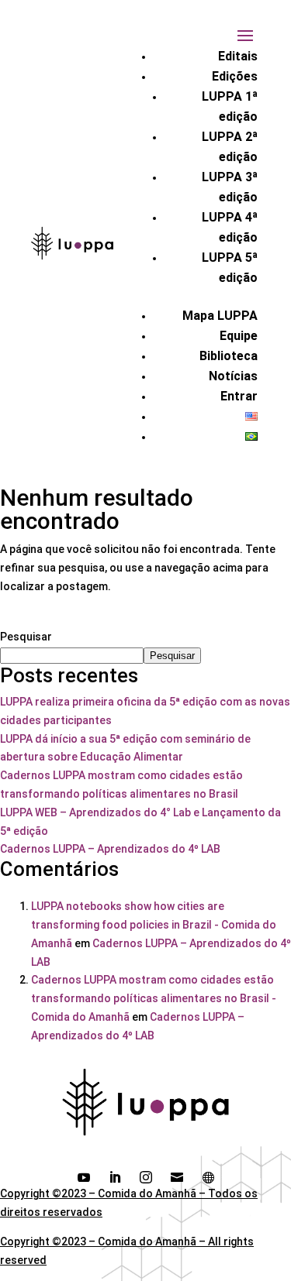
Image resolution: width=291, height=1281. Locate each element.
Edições (235, 76)
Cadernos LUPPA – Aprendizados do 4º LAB (110, 849)
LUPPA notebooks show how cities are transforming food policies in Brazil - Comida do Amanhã (153, 925)
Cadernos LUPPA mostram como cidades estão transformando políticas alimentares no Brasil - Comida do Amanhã (153, 998)
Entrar (239, 396)
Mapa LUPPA (220, 315)
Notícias (233, 376)
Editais (238, 56)
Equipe (239, 335)
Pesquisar (26, 636)
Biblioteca (228, 356)
